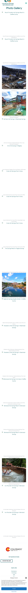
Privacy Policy (14, 591)
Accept (14, 588)
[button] (26, 578)
